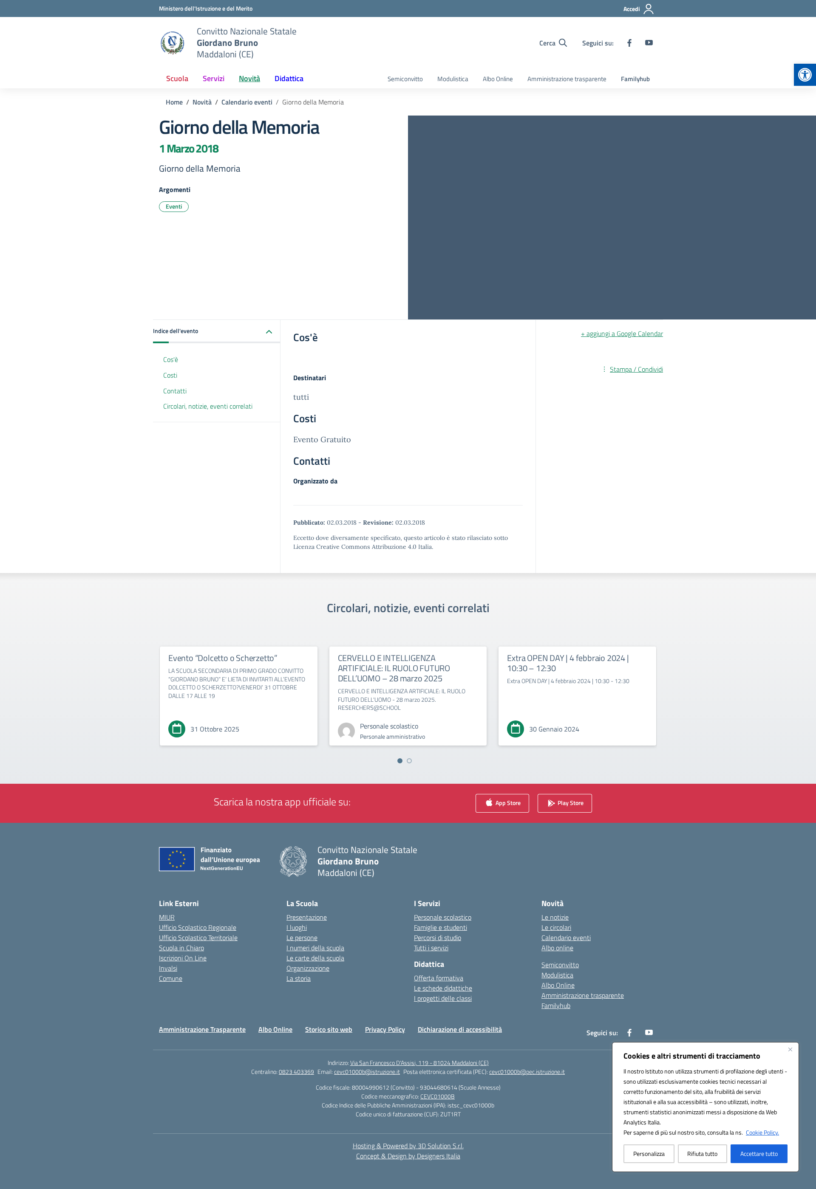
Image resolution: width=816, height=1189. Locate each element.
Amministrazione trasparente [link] (566, 79)
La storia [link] (298, 978)
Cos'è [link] (170, 359)
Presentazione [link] (306, 917)
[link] (805, 75)
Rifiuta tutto (702, 1153)
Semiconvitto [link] (405, 79)
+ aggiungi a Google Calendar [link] (622, 333)
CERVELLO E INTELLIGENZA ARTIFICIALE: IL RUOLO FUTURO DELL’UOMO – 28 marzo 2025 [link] (394, 668)
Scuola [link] (177, 78)
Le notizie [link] (555, 917)
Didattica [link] (289, 78)
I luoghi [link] (296, 927)
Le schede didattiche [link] (443, 988)
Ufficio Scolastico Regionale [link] (197, 927)
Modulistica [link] (452, 79)
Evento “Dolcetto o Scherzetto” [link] (223, 657)
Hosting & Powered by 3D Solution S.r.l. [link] (408, 1146)
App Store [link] (507, 802)
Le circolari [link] (556, 927)
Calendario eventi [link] (566, 937)
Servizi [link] (213, 78)
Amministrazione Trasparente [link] (202, 1029)
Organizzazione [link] (307, 968)
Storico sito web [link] (328, 1029)
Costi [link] (170, 375)
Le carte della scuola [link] (315, 958)
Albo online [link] (557, 948)
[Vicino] (790, 1049)
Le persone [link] (301, 937)
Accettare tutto (759, 1153)
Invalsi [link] (168, 968)
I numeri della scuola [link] (315, 948)
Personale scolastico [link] (442, 917)
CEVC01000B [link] (437, 1096)
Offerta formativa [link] (438, 978)
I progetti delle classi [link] (443, 998)
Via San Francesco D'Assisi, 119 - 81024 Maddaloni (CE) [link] (419, 1062)
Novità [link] (249, 78)
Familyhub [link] (635, 79)
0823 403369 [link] (296, 1071)
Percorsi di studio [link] (437, 937)
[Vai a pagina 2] (409, 760)
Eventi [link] (174, 206)
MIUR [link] (167, 917)
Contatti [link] (175, 391)
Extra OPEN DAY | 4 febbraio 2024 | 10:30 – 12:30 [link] (568, 663)
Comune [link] (170, 978)
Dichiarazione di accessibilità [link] (460, 1029)
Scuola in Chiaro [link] (181, 948)
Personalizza (649, 1153)
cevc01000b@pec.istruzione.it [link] (527, 1071)
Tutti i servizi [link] (431, 948)
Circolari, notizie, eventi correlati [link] (207, 406)
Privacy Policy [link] (385, 1029)
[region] (705, 1107)
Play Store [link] (570, 802)
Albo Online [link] (498, 79)
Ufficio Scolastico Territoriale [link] (198, 937)
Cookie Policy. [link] (762, 1132)
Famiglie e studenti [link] (440, 927)
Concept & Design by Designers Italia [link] (408, 1156)
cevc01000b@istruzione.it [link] (367, 1071)
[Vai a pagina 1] (399, 760)
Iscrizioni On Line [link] (183, 958)
